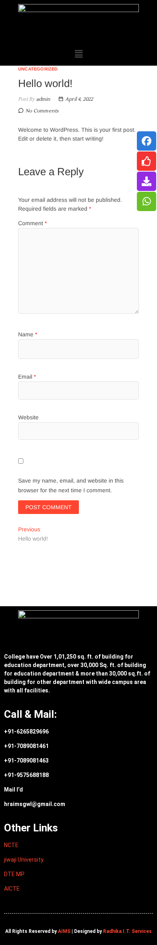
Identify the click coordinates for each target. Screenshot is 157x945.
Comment (32, 223)
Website (28, 417)
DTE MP (14, 874)
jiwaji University (23, 859)
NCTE (11, 845)
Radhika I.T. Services (127, 931)
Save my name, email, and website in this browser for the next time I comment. (71, 485)
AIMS (64, 931)
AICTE (12, 888)
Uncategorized (38, 68)
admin (42, 99)
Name (27, 334)
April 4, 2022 (78, 99)
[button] (78, 54)
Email (27, 376)
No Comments (41, 111)
